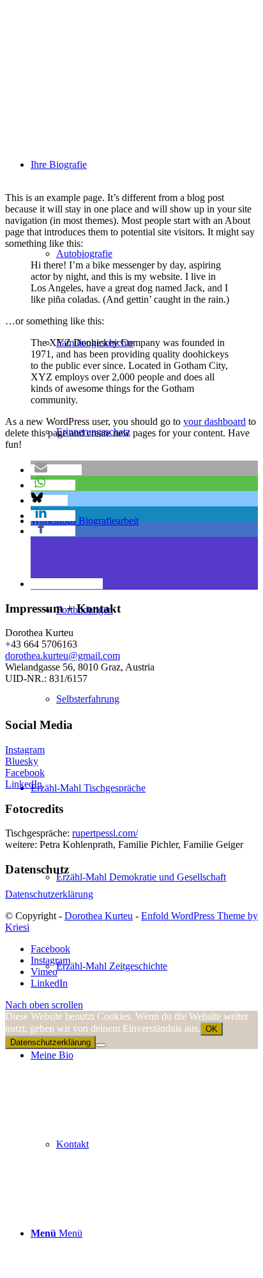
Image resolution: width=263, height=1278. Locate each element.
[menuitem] (144, 877)
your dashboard (214, 421)
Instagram (25, 749)
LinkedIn (23, 784)
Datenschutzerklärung (49, 894)
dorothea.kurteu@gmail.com (62, 655)
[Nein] (101, 1045)
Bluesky (21, 761)
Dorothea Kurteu (98, 915)
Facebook (25, 772)
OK (212, 1029)
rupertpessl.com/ (105, 833)
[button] (56, 469)
